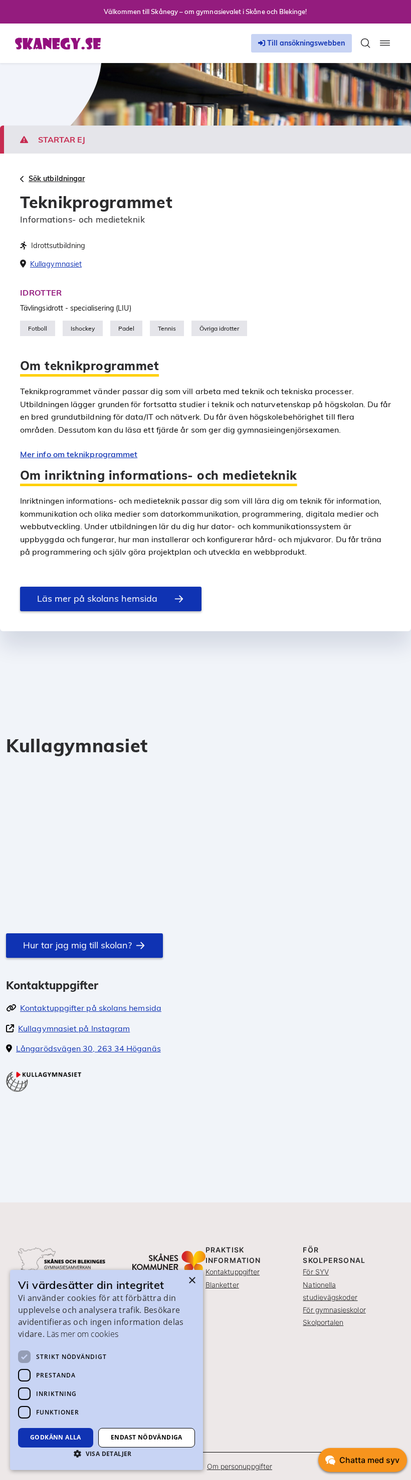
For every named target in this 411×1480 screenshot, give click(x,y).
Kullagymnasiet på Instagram (74, 1028)
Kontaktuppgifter (233, 1271)
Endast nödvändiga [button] (146, 1437)
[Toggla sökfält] (365, 43)
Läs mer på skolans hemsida (97, 598)
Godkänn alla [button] (55, 1437)
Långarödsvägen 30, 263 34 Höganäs (88, 1048)
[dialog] (106, 1370)
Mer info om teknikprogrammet (78, 454)
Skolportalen (323, 1322)
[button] (106, 1453)
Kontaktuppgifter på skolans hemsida (90, 1008)
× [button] (191, 1280)
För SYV (316, 1271)
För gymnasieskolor (334, 1309)
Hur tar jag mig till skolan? (77, 945)
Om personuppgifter (239, 1466)
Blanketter (222, 1284)
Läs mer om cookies (82, 1333)
